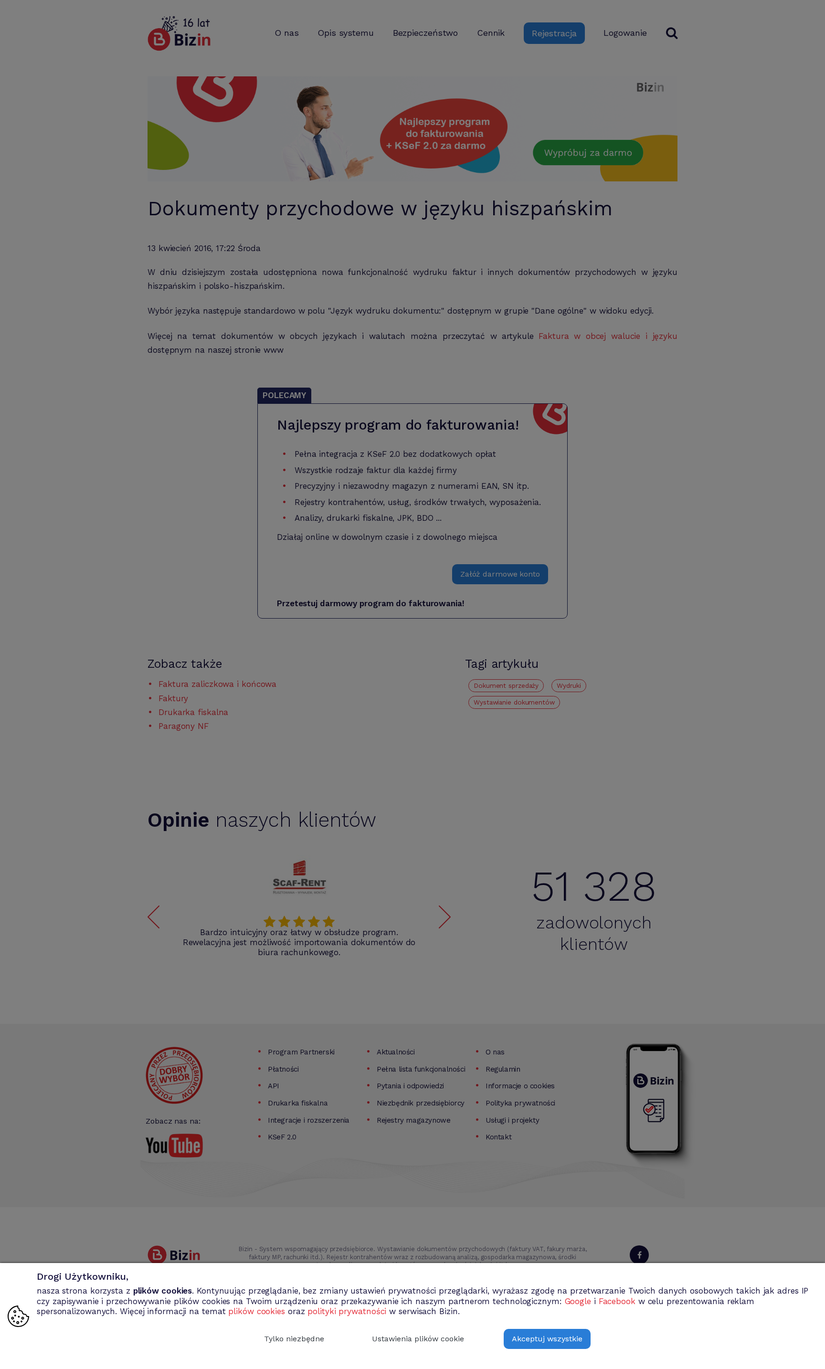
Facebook (617, 1301)
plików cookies (256, 1311)
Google (578, 1301)
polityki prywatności (346, 1311)
